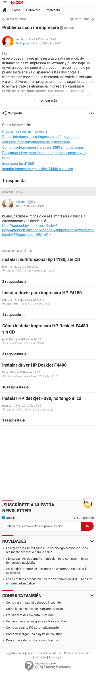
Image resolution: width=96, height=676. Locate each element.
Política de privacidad (77, 653)
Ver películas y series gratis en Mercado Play (36, 621)
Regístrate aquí (15, 653)
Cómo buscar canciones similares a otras (34, 609)
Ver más (51, 100)
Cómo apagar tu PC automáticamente (32, 627)
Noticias (11, 518)
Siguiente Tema (79, 19)
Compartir (15, 113)
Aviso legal (55, 657)
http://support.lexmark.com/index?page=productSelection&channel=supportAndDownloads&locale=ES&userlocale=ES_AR (48, 230)
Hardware (33, 10)
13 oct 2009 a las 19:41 (47, 43)
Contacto (40, 657)
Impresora (53, 10)
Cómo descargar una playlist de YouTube (34, 634)
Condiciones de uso (49, 653)
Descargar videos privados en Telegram (33, 640)
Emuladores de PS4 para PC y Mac (30, 615)
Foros (16, 10)
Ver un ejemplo (83, 518)
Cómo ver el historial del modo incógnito (33, 602)
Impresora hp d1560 (18, 163)
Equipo (31, 653)
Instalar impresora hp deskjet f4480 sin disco (37, 169)
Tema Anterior (16, 19)
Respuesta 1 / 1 (14, 192)
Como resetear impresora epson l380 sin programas (43, 147)
